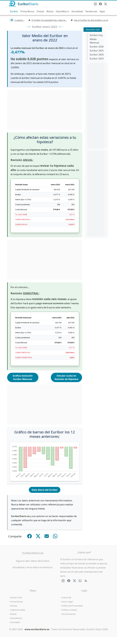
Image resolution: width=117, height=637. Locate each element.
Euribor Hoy (96, 35)
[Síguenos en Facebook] (100, 4)
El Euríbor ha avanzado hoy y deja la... (43, 20)
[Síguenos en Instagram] (95, 4)
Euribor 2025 (97, 50)
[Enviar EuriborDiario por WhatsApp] (80, 581)
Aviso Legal (67, 601)
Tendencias (91, 11)
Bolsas (50, 11)
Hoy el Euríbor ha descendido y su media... (88, 20)
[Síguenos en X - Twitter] (105, 4)
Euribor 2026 (97, 46)
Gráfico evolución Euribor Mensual (23, 377)
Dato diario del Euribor (45, 489)
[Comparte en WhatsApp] (55, 536)
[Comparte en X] (38, 536)
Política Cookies (69, 609)
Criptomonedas (17, 609)
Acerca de (66, 597)
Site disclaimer (68, 613)
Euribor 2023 (97, 58)
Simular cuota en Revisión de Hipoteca (66, 377)
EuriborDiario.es (32, 553)
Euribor (14, 11)
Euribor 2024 (97, 54)
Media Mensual (94, 41)
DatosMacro (62, 11)
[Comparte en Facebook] (29, 536)
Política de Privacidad (71, 605)
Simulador (15, 622)
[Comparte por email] (46, 536)
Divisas (40, 11)
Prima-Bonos (27, 11)
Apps (102, 11)
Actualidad (77, 11)
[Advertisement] (44, 110)
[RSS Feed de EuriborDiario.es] (86, 581)
